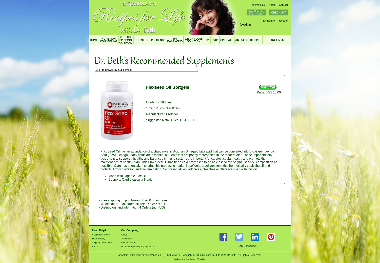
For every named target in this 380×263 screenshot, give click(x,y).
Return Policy (98, 238)
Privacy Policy (128, 242)
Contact (283, 4)
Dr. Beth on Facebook (275, 20)
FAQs (95, 246)
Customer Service (101, 234)
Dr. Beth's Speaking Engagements (137, 246)
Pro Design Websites (195, 259)
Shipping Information (102, 242)
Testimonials (257, 4)
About (272, 4)
